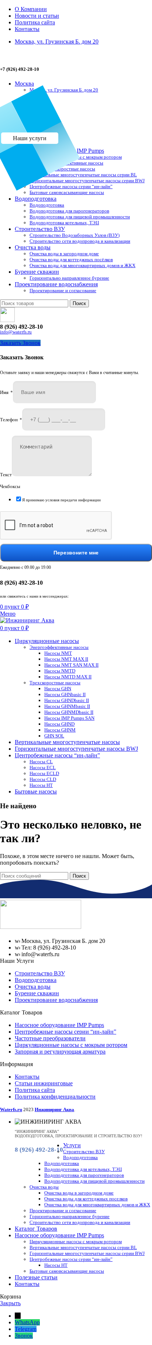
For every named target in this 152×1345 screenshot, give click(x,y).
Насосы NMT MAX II (66, 659)
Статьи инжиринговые (44, 1083)
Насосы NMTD (59, 671)
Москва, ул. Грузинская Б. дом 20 (64, 90)
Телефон (11, 419)
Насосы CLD (43, 779)
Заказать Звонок (20, 343)
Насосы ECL (43, 767)
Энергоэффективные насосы (73, 163)
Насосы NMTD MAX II (67, 677)
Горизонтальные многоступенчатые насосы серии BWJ (87, 180)
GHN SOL (54, 736)
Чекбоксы (10, 486)
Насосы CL (41, 761)
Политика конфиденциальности (55, 1096)
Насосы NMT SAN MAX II (71, 665)
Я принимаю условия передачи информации (61, 500)
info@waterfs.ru (16, 332)
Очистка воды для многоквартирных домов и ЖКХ (82, 265)
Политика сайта (35, 1090)
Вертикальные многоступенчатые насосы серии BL (83, 174)
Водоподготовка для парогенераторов (69, 211)
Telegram (26, 1329)
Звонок (24, 1335)
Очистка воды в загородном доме (64, 253)
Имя (6, 392)
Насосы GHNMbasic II (67, 706)
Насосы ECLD (44, 773)
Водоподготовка (47, 205)
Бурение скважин (37, 993)
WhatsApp (27, 1322)
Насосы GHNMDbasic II (68, 712)
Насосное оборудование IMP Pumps (59, 1025)
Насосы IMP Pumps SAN (69, 718)
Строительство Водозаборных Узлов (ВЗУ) (75, 235)
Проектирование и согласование (63, 290)
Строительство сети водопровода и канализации (80, 241)
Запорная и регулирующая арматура (60, 1051)
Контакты (27, 1076)
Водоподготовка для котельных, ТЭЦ (83, 1169)
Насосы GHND (59, 724)
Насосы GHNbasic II (65, 694)
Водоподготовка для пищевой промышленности (80, 216)
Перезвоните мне (76, 553)
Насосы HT (41, 785)
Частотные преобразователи (50, 1038)
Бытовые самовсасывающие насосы (67, 192)
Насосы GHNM (60, 730)
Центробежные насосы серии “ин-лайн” (71, 186)
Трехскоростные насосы (69, 169)
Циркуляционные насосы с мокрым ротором (76, 157)
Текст (6, 474)
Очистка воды (33, 986)
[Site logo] (27, 620)
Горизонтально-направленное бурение (70, 1216)
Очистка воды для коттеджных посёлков (71, 259)
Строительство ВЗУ (40, 973)
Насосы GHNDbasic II (66, 700)
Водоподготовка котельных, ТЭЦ (64, 222)
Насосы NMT (58, 653)
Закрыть (10, 1303)
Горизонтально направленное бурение (69, 278)
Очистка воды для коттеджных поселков (86, 1198)
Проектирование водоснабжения (56, 1000)
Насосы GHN (57, 688)
